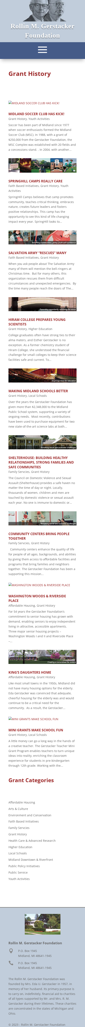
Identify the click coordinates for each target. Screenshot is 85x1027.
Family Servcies (19, 472)
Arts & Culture (18, 809)
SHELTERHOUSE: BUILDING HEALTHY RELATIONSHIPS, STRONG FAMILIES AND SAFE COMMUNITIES (41, 462)
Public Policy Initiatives (24, 866)
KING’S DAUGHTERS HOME (29, 672)
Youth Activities (39, 119)
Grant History (17, 119)
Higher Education (40, 329)
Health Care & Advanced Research (32, 841)
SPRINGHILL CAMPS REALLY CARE (35, 181)
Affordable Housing (21, 605)
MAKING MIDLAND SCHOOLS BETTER (38, 391)
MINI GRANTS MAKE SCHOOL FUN (35, 730)
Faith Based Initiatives (23, 186)
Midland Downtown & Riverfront (30, 860)
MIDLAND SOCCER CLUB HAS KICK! (36, 114)
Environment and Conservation (29, 815)
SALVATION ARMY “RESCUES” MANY (37, 253)
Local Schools (37, 396)
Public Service (18, 872)
